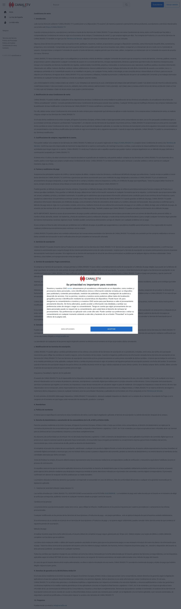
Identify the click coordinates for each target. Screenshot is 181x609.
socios (69, 288)
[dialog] (90, 304)
